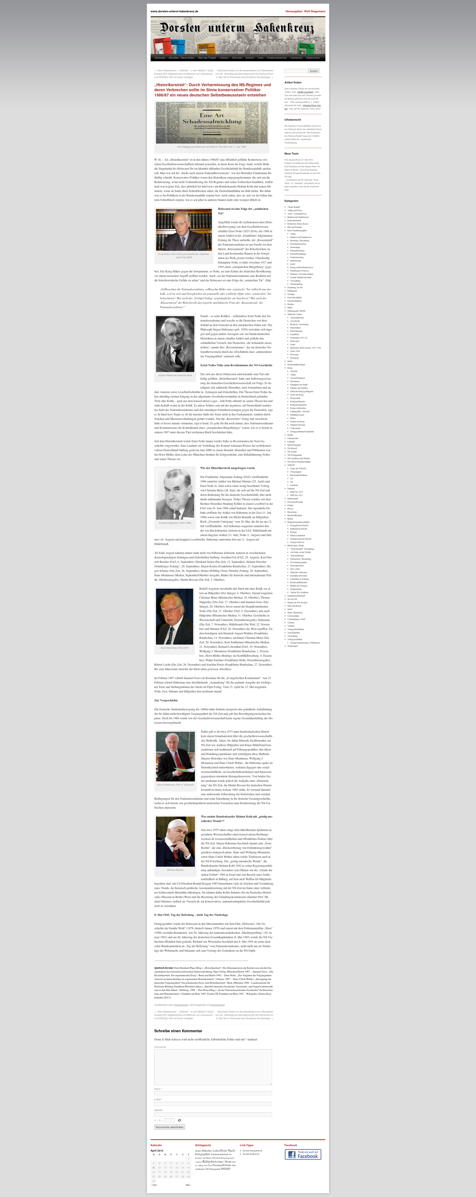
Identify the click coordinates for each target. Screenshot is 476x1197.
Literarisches (293, 438)
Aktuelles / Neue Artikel (181, 57)
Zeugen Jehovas (297, 542)
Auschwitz (295, 320)
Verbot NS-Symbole (299, 592)
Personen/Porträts (295, 501)
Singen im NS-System (297, 602)
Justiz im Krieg (297, 394)
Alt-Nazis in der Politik (300, 552)
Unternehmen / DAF (296, 619)
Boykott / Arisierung (299, 324)
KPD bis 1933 (296, 491)
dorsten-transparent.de (252, 1150)
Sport (289, 609)
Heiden (290, 304)
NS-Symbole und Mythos (298, 458)
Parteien (291, 488)
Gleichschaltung (294, 300)
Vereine (290, 622)
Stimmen (237, 57)
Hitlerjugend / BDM (296, 310)
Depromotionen (294, 220)
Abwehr (294, 371)
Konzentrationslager (296, 364)
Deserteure (295, 381)
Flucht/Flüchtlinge (298, 253)
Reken (290, 518)
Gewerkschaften (294, 297)
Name (158, 1088)
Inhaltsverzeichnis (277, 57)
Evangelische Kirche (299, 525)
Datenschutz (313, 57)
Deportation (295, 327)
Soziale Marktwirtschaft (300, 277)
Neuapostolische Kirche (300, 538)
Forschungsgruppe (298, 562)
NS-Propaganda (294, 454)
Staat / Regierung (295, 612)
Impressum (296, 57)
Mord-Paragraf (294, 444)
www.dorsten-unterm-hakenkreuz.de (174, 11)
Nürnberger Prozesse (299, 270)
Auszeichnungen (297, 377)
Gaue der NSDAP (298, 468)
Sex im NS (292, 598)
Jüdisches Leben (294, 314)
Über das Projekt (207, 57)
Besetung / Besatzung (299, 240)
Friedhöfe (294, 334)
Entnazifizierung (297, 250)
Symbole (294, 485)
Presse (290, 508)
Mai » (189, 1184)
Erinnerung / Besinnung (300, 558)
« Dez (154, 1184)
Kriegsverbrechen (298, 407)
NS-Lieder (292, 451)
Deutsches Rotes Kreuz (297, 223)
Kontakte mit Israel (298, 575)
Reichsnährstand (294, 515)
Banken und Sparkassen (298, 216)
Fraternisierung (297, 257)
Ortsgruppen (295, 471)
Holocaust (294, 340)
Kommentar (160, 1046)
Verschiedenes (293, 632)
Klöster (293, 531)
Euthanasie (292, 290)
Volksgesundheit (294, 639)
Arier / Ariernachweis (297, 213)
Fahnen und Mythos (299, 387)
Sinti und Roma (294, 605)
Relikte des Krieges (298, 585)
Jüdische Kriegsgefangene (301, 391)
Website (158, 1110)
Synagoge (294, 357)
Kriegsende (295, 397)
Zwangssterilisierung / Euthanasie (305, 642)
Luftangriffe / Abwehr (300, 411)
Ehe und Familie (294, 226)
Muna (292, 418)
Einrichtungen (296, 330)
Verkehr (291, 625)
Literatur (224, 57)
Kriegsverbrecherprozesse (301, 267)
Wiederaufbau (296, 283)
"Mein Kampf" (294, 206)
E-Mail (158, 1099)
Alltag (293, 233)
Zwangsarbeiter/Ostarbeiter (302, 431)
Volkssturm (295, 428)
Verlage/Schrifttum (295, 629)
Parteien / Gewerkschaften (301, 273)
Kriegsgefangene (297, 401)
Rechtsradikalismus (298, 582)
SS (291, 481)
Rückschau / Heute (295, 545)
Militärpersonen (297, 414)
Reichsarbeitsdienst (298, 474)
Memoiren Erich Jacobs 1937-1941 (305, 347)
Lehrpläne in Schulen (299, 578)
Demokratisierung (298, 243)
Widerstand (292, 645)
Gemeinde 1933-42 (298, 337)
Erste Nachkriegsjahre (297, 230)
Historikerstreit (181, 1004)
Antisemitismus (297, 317)
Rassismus (292, 511)
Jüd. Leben (295, 568)
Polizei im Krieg (297, 421)
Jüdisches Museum (298, 572)
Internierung (295, 260)
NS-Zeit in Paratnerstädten (299, 461)
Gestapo (291, 294)
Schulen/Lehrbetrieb (296, 595)
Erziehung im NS (295, 287)
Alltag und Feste (294, 210)
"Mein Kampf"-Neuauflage (302, 548)
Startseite (160, 57)
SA (291, 478)
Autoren (250, 57)
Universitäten (293, 615)
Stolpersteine (296, 588)
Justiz (292, 263)
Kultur (290, 434)
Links (260, 57)
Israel (292, 344)
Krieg (289, 367)
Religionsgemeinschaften (298, 521)
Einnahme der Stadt (298, 384)
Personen (294, 354)
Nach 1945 (295, 350)
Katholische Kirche (298, 528)
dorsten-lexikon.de (251, 1153)
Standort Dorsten (297, 424)
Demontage (295, 247)
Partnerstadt (292, 498)
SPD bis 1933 (296, 495)
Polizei (290, 505)
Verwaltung (295, 280)
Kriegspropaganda (298, 404)
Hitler (289, 307)
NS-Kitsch (292, 448)
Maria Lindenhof (297, 535)
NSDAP (291, 464)
